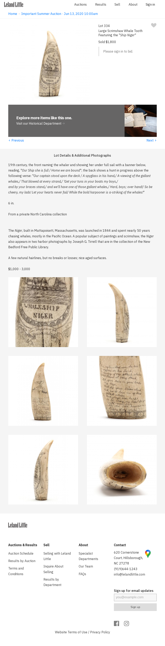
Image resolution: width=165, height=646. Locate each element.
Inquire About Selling (53, 569)
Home (12, 14)
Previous (16, 140)
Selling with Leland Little (57, 556)
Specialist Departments (88, 556)
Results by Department (52, 582)
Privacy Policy (100, 632)
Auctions (80, 4)
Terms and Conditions (16, 571)
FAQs (82, 574)
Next (151, 140)
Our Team (86, 566)
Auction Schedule (20, 553)
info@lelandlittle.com (129, 574)
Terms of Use (77, 632)
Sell (117, 4)
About (133, 4)
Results (100, 4)
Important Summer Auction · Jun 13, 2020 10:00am (59, 14)
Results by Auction (21, 561)
